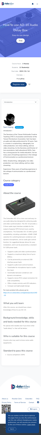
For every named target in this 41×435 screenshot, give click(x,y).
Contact (31, 402)
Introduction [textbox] (8, 102)
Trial (20, 40)
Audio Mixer (8, 185)
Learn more (31, 425)
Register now (18, 84)
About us (5, 399)
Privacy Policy (6, 402)
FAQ (37, 399)
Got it (12, 429)
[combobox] (20, 102)
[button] (37, 4)
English (34, 409)
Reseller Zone (17, 399)
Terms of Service (20, 402)
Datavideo (28, 399)
